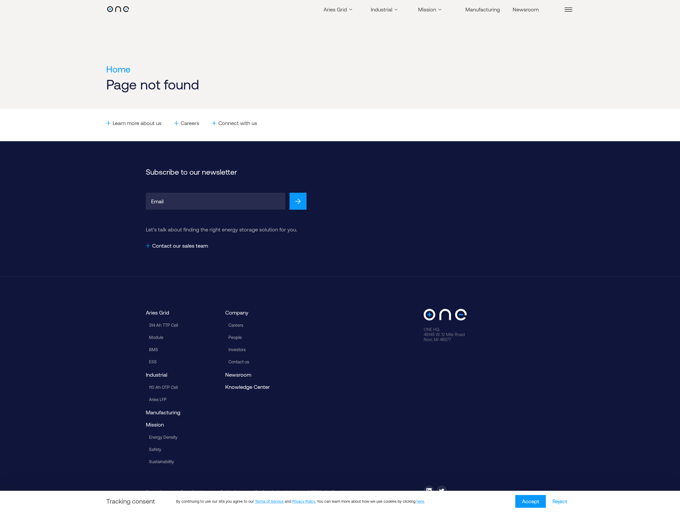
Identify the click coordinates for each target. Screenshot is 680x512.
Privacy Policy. (304, 501)
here (420, 501)
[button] (568, 9)
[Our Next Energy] (118, 9)
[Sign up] (298, 201)
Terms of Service (269, 501)
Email (157, 201)
